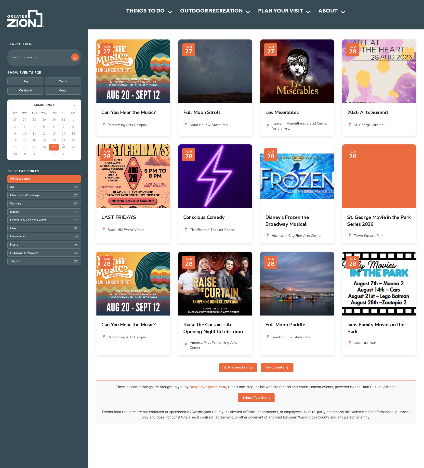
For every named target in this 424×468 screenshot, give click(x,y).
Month (63, 90)
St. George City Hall (369, 125)
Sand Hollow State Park (209, 125)
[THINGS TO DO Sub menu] (170, 12)
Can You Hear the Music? (128, 112)
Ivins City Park (365, 343)
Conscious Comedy (204, 217)
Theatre (44, 261)
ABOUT (328, 11)
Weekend (25, 90)
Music (44, 245)
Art (44, 187)
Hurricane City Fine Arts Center (297, 235)
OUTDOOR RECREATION (211, 11)
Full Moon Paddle (285, 324)
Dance (44, 212)
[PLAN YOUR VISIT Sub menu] (308, 12)
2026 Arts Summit (367, 112)
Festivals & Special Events (44, 220)
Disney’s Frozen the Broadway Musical (287, 221)
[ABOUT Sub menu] (343, 12)
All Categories (20, 179)
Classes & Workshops (44, 195)
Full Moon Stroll (201, 112)
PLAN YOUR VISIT (280, 11)
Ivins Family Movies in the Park (375, 328)
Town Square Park (369, 235)
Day (25, 81)
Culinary (44, 203)
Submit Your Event (256, 397)
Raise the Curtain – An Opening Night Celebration (213, 328)
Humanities (44, 236)
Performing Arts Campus (127, 125)
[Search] (75, 57)
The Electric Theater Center (212, 230)
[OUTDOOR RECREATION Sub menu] (248, 12)
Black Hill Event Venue (126, 230)
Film (44, 228)
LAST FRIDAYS (118, 217)
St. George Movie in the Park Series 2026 (379, 221)
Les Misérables (282, 112)
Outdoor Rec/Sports (44, 253)
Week (63, 81)
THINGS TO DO (145, 11)
